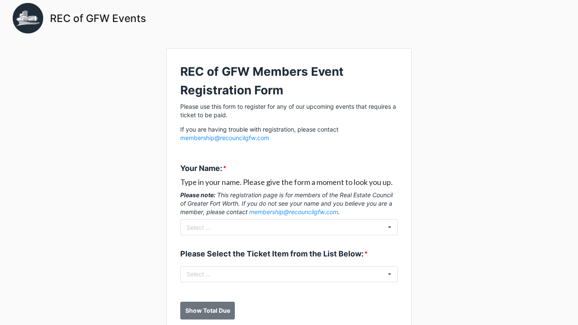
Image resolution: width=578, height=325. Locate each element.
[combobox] (289, 227)
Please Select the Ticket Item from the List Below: (271, 253)
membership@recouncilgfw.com (224, 137)
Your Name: (201, 168)
